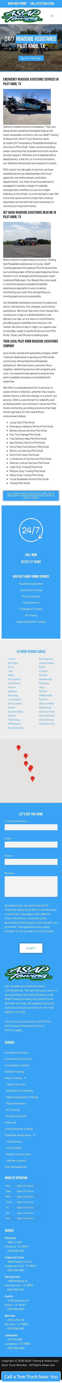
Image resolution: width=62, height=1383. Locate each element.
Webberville (45, 695)
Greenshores (46, 719)
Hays (42, 687)
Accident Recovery (17, 1052)
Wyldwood (45, 707)
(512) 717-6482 (31, 562)
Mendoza (44, 683)
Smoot (12, 715)
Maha (11, 674)
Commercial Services (18, 1058)
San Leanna (15, 703)
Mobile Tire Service (18, 1154)
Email (9, 838)
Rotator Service (31, 596)
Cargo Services (15, 1084)
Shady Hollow (46, 662)
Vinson (12, 687)
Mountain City (47, 723)
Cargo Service (31, 602)
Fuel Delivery (14, 1141)
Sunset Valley (15, 711)
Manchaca (14, 719)
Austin (11, 707)
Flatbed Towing (14, 1071)
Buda (42, 666)
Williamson (14, 723)
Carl (10, 671)
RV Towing (31, 615)
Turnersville (14, 699)
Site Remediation (16, 1167)
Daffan (43, 691)
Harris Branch (47, 715)
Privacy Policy (18, 1025)
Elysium (43, 671)
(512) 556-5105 (45, 3)
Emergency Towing (31, 608)
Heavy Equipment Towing (31, 621)
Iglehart (12, 691)
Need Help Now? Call (22, 3)
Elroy (11, 666)
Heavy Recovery (16, 1103)
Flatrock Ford (47, 711)
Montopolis (14, 679)
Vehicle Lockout (16, 1160)
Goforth (43, 699)
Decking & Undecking (19, 1090)
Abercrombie (46, 703)
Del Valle (13, 662)
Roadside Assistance (31, 583)
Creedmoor (14, 683)
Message (9, 872)
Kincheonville (15, 727)
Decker (43, 674)
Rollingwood (46, 658)
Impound (10, 1122)
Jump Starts (14, 1147)
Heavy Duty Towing (31, 589)
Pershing (13, 695)
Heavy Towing (13, 1078)
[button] (25, 756)
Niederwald (45, 679)
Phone (9, 855)
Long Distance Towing (19, 1128)
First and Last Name (17, 820)
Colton (11, 658)
